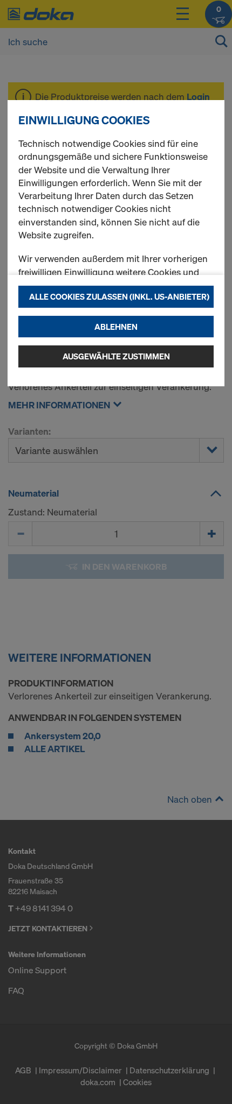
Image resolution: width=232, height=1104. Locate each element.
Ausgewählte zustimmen (116, 356)
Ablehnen (116, 326)
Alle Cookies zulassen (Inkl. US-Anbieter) (119, 296)
